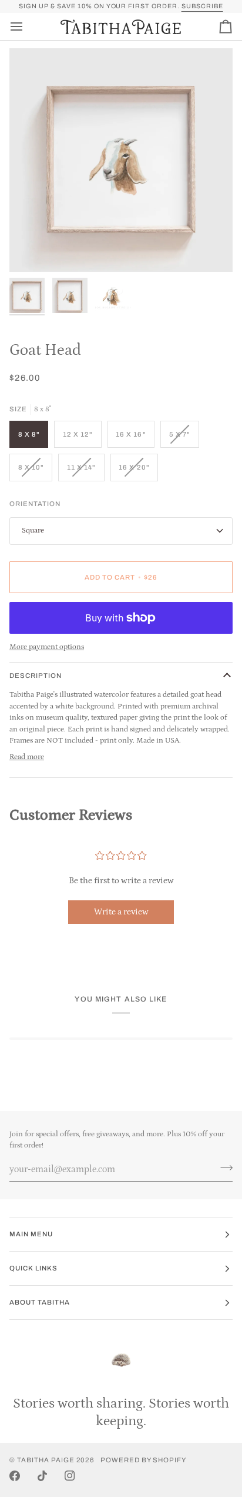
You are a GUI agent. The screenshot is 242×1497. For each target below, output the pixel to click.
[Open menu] (27, 26)
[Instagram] (70, 1476)
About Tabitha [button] (39, 1302)
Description (35, 675)
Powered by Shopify (143, 1459)
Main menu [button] (31, 1233)
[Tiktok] (42, 1476)
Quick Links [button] (33, 1268)
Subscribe (202, 6)
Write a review (121, 912)
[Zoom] (31, 249)
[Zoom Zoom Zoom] (121, 160)
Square (33, 530)
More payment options (46, 647)
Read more (26, 757)
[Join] (223, 1168)
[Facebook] (14, 1476)
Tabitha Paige (46, 1459)
